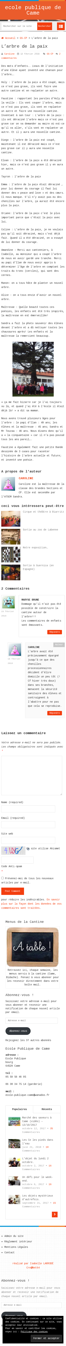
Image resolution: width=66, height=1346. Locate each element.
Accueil (9, 38)
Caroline (9, 54)
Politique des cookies (34, 1331)
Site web (7, 833)
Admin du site (13, 1236)
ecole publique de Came (33, 10)
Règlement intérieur (18, 1241)
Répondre (55, 632)
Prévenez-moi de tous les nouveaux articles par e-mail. (27, 880)
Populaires (19, 1109)
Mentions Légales (16, 1247)
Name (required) (12, 802)
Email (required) (13, 818)
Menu (61, 26)
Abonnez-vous (18, 1031)
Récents (47, 1109)
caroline (26, 478)
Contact (9, 1252)
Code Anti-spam (11, 866)
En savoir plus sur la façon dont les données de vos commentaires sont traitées (31, 903)
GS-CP (23, 38)
